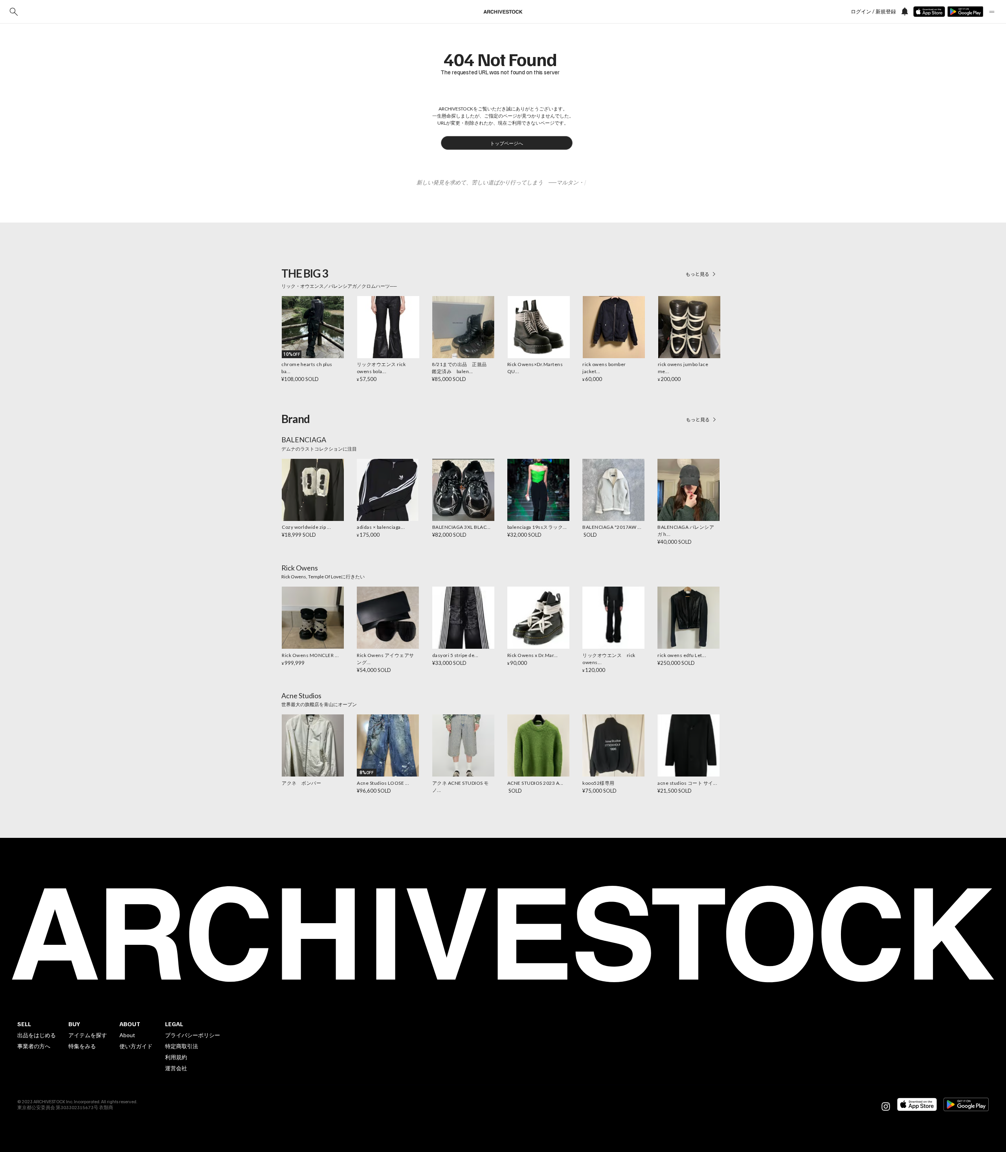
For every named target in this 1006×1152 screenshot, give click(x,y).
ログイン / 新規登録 (873, 11)
